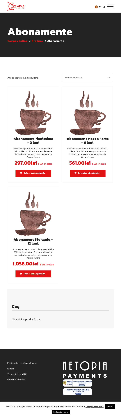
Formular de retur (16, 379)
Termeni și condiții (16, 374)
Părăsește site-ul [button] (60, 412)
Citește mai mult (95, 406)
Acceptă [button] (110, 406)
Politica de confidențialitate (21, 363)
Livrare (10, 368)
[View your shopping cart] (99, 7)
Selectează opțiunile (34, 173)
